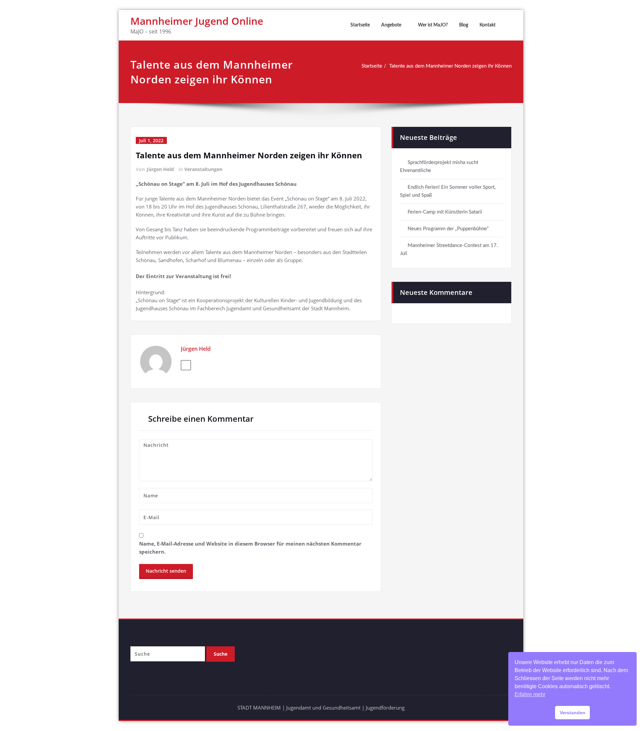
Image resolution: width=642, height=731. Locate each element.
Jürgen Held (160, 169)
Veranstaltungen (203, 169)
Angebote (391, 25)
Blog (463, 25)
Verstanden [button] (572, 712)
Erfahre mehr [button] (530, 694)
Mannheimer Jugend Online (196, 21)
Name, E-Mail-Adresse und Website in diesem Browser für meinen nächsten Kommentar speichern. (250, 547)
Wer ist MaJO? (433, 25)
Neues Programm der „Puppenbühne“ (448, 228)
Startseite (360, 25)
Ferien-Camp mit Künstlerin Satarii (445, 212)
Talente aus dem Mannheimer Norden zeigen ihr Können (450, 66)
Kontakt (487, 25)
